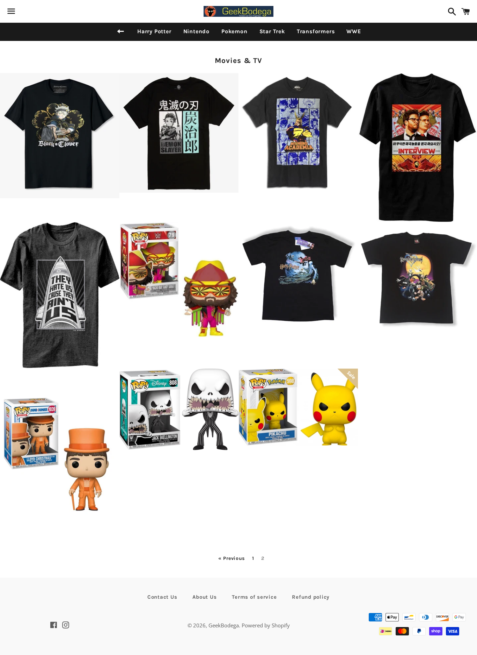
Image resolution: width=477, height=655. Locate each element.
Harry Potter (154, 31)
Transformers (316, 31)
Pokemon (234, 31)
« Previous (231, 558)
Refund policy (311, 597)
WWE (353, 31)
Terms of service (254, 597)
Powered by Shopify (266, 625)
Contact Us (162, 597)
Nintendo (196, 31)
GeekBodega (223, 625)
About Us (204, 597)
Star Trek (272, 31)
